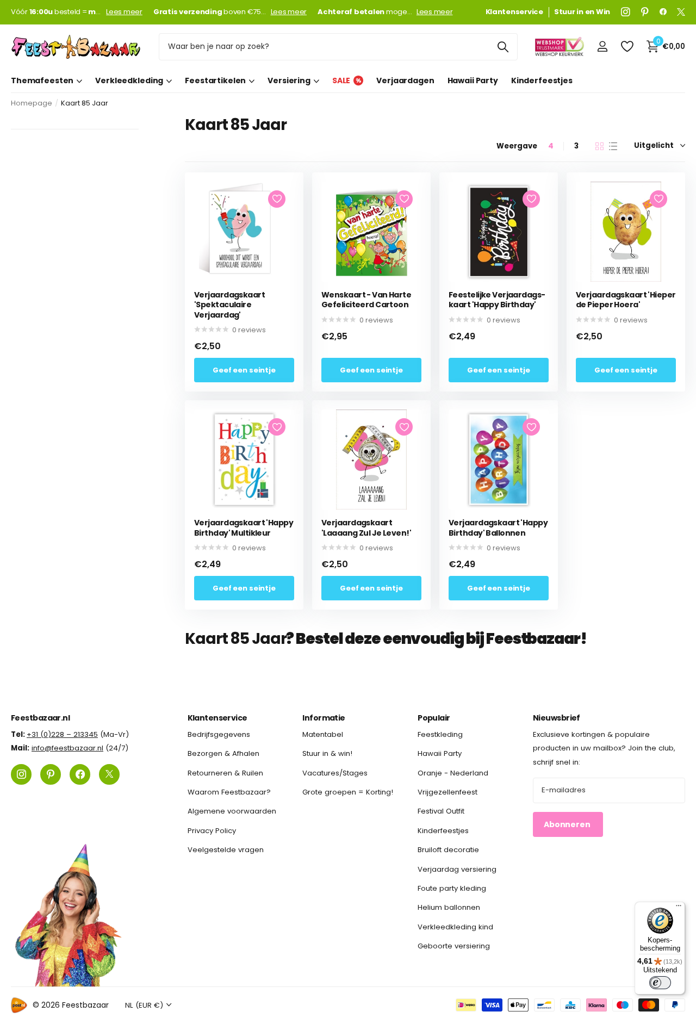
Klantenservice (217, 717)
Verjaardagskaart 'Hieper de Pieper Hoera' (626, 300)
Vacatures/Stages (335, 772)
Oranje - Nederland (453, 772)
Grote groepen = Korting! (347, 792)
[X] (681, 12)
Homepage (31, 103)
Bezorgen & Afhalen (223, 753)
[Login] (602, 46)
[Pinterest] (645, 12)
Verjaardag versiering (457, 869)
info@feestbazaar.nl (67, 748)
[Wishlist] (626, 46)
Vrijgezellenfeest (447, 792)
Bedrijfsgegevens (219, 734)
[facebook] (663, 12)
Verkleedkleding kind (455, 926)
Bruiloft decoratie (448, 850)
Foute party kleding (452, 888)
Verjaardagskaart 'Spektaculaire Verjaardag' (229, 305)
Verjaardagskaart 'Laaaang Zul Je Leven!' (366, 528)
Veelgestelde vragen (226, 850)
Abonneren (568, 823)
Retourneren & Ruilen (225, 772)
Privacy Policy (212, 830)
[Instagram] (625, 12)
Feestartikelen (215, 80)
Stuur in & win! (327, 753)
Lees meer (124, 12)
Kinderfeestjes (542, 80)
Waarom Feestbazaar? (229, 792)
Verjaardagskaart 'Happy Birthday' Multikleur (243, 528)
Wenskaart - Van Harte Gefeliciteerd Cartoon (366, 300)
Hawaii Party (473, 80)
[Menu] (678, 908)
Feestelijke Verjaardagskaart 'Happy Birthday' (497, 300)
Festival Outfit (441, 811)
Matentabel (322, 734)
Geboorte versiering (454, 946)
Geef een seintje (244, 370)
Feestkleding (440, 734)
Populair (434, 717)
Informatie (323, 717)
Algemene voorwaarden (232, 811)
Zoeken (503, 46)
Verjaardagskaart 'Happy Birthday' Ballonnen (498, 528)
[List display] (613, 146)
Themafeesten (42, 80)
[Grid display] (599, 146)
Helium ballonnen (449, 907)
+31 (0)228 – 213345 (62, 734)
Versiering (289, 80)
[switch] (660, 982)
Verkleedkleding (129, 80)
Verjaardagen (405, 80)
